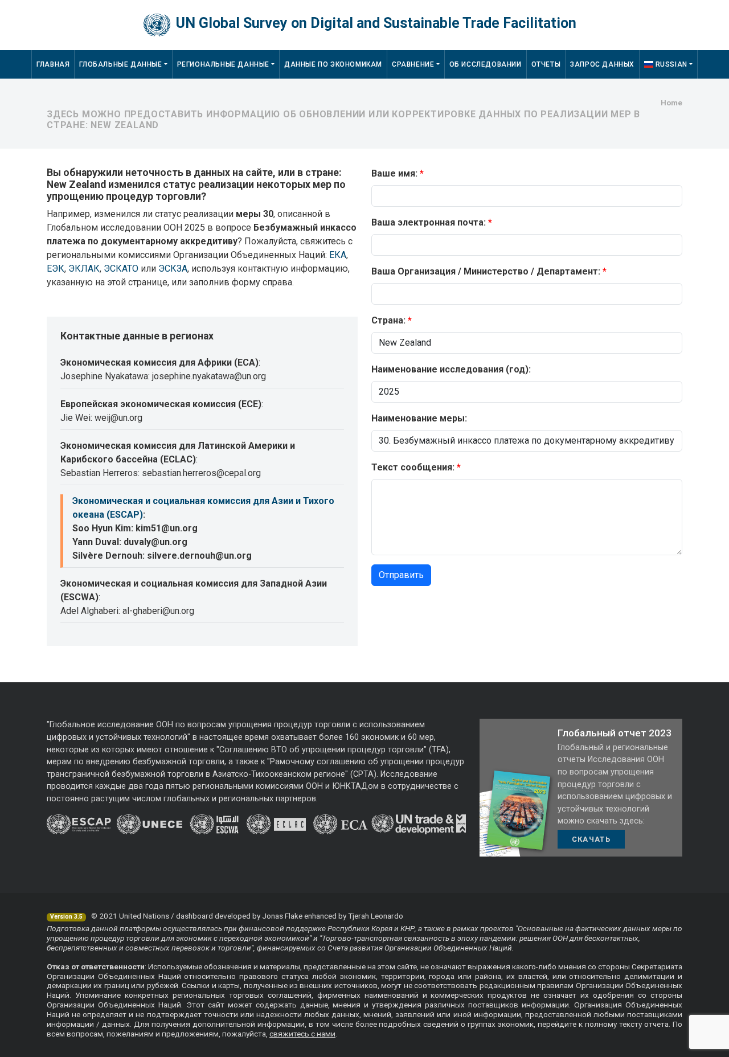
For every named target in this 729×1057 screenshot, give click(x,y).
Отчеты (546, 64)
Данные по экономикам (333, 64)
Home (671, 102)
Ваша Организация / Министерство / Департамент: (485, 271)
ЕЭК (55, 268)
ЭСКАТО (121, 268)
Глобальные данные (120, 64)
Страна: (388, 320)
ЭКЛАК (84, 268)
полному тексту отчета (627, 1024)
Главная (52, 64)
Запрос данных (602, 64)
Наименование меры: (419, 418)
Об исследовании (485, 64)
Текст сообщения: (412, 467)
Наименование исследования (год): (451, 369)
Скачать (591, 839)
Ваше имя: (394, 173)
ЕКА (337, 254)
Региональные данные (223, 64)
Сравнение (413, 64)
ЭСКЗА (172, 268)
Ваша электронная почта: (428, 222)
